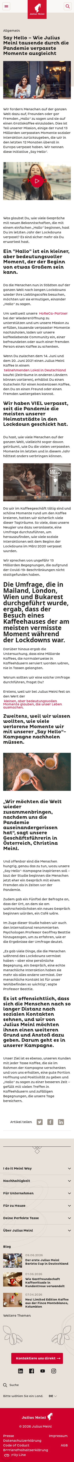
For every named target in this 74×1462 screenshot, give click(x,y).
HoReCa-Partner (53, 313)
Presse (8, 1436)
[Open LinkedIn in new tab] (20, 1371)
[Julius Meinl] (37, 9)
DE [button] (51, 1396)
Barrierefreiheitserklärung (25, 1450)
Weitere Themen (17, 1315)
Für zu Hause (14, 1206)
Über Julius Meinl (18, 1231)
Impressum (58, 1436)
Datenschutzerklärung (22, 1441)
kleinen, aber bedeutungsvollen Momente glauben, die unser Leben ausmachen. (32, 704)
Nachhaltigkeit (16, 1181)
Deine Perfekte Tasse (21, 1218)
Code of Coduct (16, 1445)
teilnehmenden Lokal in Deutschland (35, 370)
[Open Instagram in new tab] (53, 1371)
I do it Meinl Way (17, 1169)
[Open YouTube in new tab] (42, 1371)
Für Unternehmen (18, 1193)
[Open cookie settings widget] (6, 1455)
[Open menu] (6, 6)
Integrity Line (14, 1455)
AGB (64, 1445)
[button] (68, 6)
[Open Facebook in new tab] (31, 1371)
